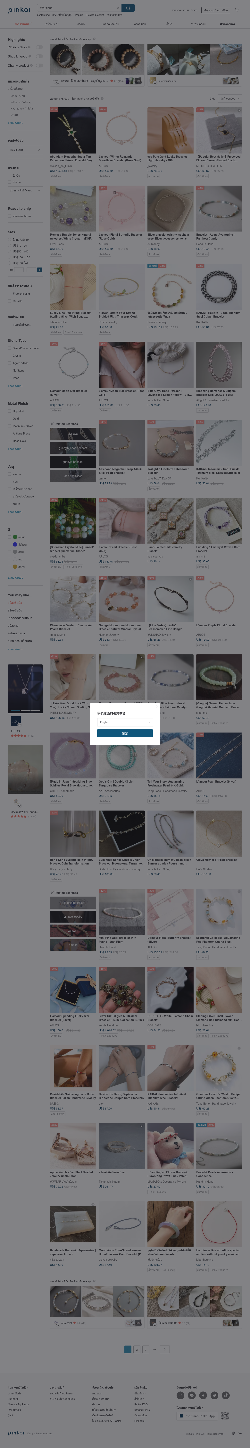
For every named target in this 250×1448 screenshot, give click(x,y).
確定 (125, 733)
